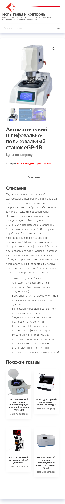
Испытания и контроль (23, 14)
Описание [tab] (34, 177)
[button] (53, 49)
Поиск (58, 28)
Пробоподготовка (44, 164)
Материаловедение (26, 164)
